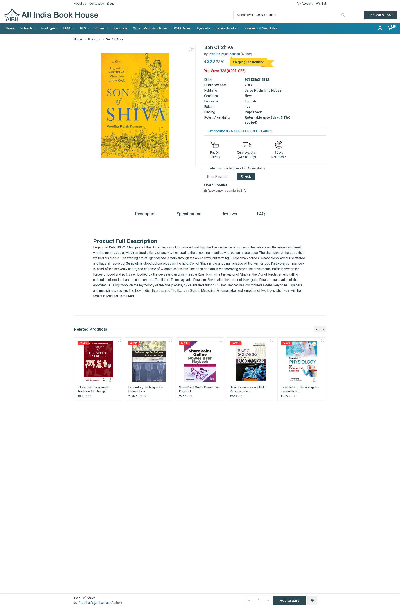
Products (94, 39)
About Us (80, 3)
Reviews (229, 213)
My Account (305, 3)
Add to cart (289, 600)
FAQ (261, 213)
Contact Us (96, 3)
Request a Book (380, 15)
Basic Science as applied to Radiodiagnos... (249, 389)
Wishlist (321, 3)
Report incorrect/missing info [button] (226, 190)
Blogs (110, 3)
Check (246, 176)
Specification (189, 213)
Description (146, 213)
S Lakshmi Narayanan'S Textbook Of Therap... (93, 389)
